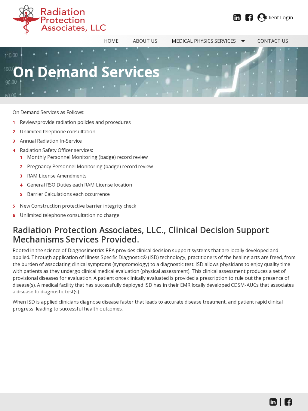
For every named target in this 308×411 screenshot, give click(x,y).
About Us (145, 41)
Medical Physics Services (204, 41)
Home (111, 41)
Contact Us (272, 41)
